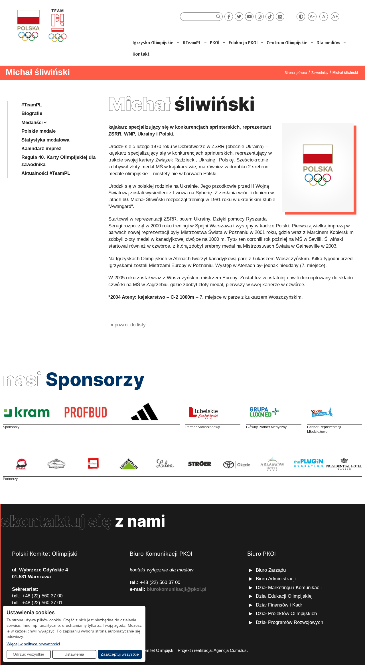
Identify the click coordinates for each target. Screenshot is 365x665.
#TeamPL (191, 43)
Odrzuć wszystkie (28, 654)
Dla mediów (328, 43)
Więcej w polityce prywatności (33, 643)
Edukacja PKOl (243, 43)
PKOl (215, 43)
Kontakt (141, 54)
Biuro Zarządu (271, 570)
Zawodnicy (319, 73)
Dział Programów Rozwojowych (289, 622)
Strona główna (296, 73)
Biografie (31, 113)
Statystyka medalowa (45, 140)
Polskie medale (38, 131)
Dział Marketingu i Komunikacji (289, 587)
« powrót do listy (128, 325)
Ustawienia (74, 654)
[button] (177, 42)
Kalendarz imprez (41, 148)
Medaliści (32, 122)
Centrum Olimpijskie (287, 43)
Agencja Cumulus (230, 650)
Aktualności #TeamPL (45, 173)
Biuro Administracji (276, 578)
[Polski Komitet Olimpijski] (40, 25)
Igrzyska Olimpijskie (153, 43)
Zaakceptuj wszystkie (120, 654)
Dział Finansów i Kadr (280, 605)
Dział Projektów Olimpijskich (286, 613)
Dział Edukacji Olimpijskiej (284, 596)
